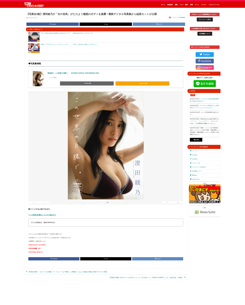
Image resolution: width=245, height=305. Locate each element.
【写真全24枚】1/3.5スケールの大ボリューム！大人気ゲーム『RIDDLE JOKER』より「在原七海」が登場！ (146, 277)
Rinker (55, 77)
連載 (176, 4)
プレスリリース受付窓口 (199, 167)
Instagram (195, 159)
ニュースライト (204, 121)
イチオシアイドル (214, 4)
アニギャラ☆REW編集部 (178, 17)
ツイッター (195, 150)
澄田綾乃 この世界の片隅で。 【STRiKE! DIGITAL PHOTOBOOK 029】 (73, 73)
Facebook (194, 155)
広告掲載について (204, 33)
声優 (191, 4)
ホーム (163, 4)
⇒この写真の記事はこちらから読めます (42, 215)
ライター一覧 (196, 163)
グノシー (194, 121)
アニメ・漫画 (184, 4)
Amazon (142, 83)
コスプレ (203, 4)
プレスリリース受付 (205, 19)
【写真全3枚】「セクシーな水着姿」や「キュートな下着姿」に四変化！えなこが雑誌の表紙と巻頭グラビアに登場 (67, 271)
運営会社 (194, 175)
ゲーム (197, 4)
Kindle (87, 83)
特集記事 (170, 4)
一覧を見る (196, 139)
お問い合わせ (196, 179)
